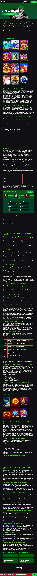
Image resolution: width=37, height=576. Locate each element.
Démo (7, 49)
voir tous (30, 191)
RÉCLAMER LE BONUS (10, 14)
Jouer (34, 574)
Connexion (26, 1)
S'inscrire (34, 1)
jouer (6, 46)
